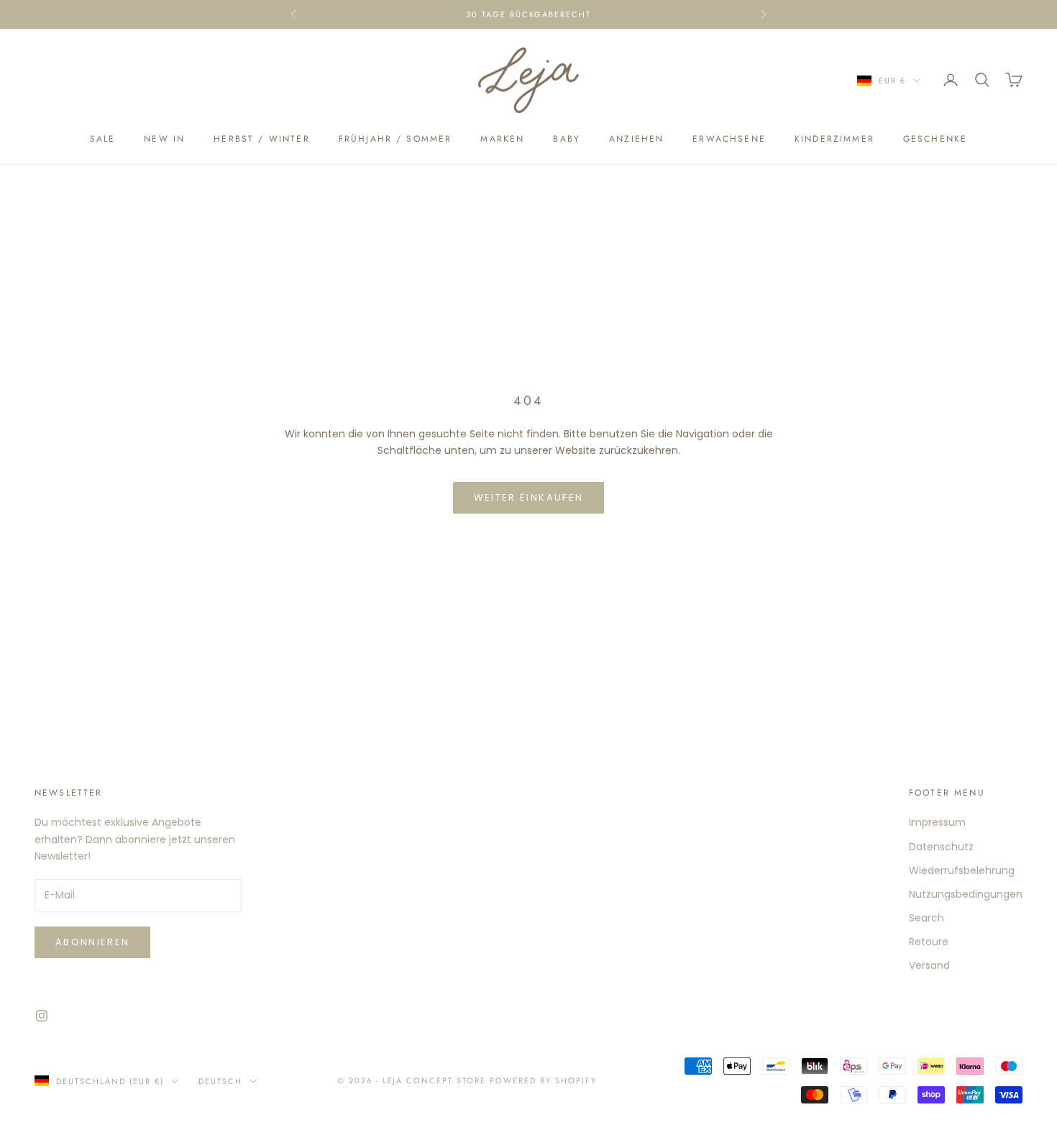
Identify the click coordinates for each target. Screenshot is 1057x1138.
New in (164, 138)
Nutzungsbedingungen (965, 894)
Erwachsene (729, 138)
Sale (103, 138)
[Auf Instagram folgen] (42, 1016)
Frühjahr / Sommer (395, 138)
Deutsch (220, 1081)
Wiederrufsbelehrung (962, 870)
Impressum (937, 822)
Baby (566, 138)
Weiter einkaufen (528, 497)
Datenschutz (941, 846)
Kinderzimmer (834, 138)
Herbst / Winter (261, 138)
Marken (502, 138)
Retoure (928, 941)
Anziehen (636, 138)
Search (926, 918)
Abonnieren (92, 942)
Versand (929, 965)
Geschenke (935, 138)
